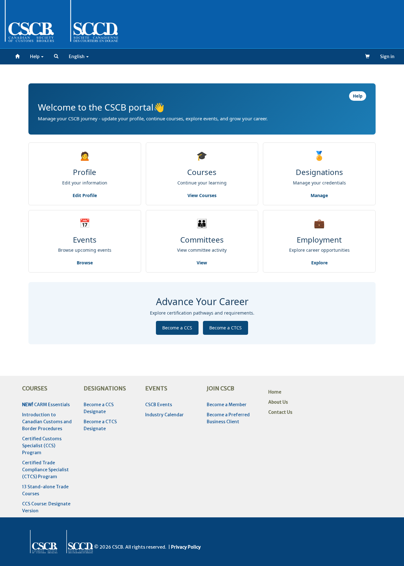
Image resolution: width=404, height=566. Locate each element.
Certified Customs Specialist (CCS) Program (42, 445)
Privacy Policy (186, 547)
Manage (319, 195)
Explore (319, 263)
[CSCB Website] (17, 56)
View (202, 263)
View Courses (202, 195)
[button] (56, 56)
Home (274, 392)
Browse (85, 263)
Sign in (387, 56)
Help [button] (35, 56)
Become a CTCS (225, 328)
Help (357, 96)
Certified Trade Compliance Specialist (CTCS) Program (45, 469)
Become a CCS (177, 328)
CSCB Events (158, 404)
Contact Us (280, 412)
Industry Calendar (164, 415)
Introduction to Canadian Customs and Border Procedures (47, 421)
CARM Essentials (46, 404)
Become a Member (227, 404)
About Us (278, 402)
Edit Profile (85, 195)
